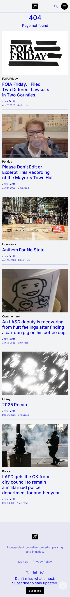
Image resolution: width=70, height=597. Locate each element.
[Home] (35, 6)
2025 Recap (14, 404)
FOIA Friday (10, 79)
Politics (7, 161)
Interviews (9, 244)
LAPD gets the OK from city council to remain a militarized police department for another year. (31, 484)
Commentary (11, 316)
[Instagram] (42, 572)
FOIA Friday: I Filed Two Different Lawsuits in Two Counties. (25, 89)
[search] (56, 6)
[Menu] (64, 6)
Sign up (23, 561)
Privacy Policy (42, 561)
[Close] (63, 586)
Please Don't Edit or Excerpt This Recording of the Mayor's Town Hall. (28, 172)
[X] (28, 572)
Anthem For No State (23, 249)
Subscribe (35, 590)
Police (6, 471)
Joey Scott (8, 101)
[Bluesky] (35, 572)
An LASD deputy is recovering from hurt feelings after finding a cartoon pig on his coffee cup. (34, 327)
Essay (6, 399)
